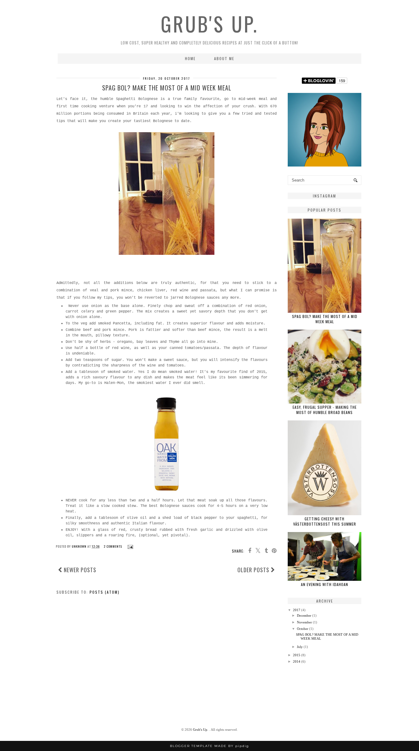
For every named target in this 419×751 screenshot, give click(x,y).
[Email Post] (129, 546)
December (304, 615)
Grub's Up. (210, 23)
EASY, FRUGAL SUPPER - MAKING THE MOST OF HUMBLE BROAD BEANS (325, 409)
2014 (296, 661)
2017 (296, 610)
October (302, 628)
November (304, 622)
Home (190, 58)
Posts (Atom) (105, 592)
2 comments (113, 546)
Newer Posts (79, 570)
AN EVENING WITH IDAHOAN (324, 584)
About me (224, 58)
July (300, 647)
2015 (296, 655)
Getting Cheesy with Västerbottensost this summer (324, 521)
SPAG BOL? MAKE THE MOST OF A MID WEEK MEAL (166, 87)
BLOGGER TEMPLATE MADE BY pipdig (209, 746)
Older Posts (254, 570)
